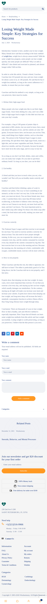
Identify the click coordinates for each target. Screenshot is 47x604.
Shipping (27, 561)
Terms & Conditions (9, 565)
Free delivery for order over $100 (25, 491)
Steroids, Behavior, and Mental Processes (19, 439)
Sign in (28, 601)
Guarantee (5, 561)
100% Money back (25, 481)
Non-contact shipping (25, 486)
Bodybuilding (13, 16)
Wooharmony (15, 43)
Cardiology (29, 577)
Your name (5, 356)
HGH (4, 577)
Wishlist (27, 565)
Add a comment (23, 398)
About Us (5, 554)
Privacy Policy (7, 558)
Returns (27, 558)
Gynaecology (6, 584)
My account (28, 551)
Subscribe (23, 471)
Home (4, 16)
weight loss (8, 56)
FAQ (3, 551)
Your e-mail (5, 368)
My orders (27, 554)
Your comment (6, 380)
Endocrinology (30, 580)
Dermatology (6, 580)
